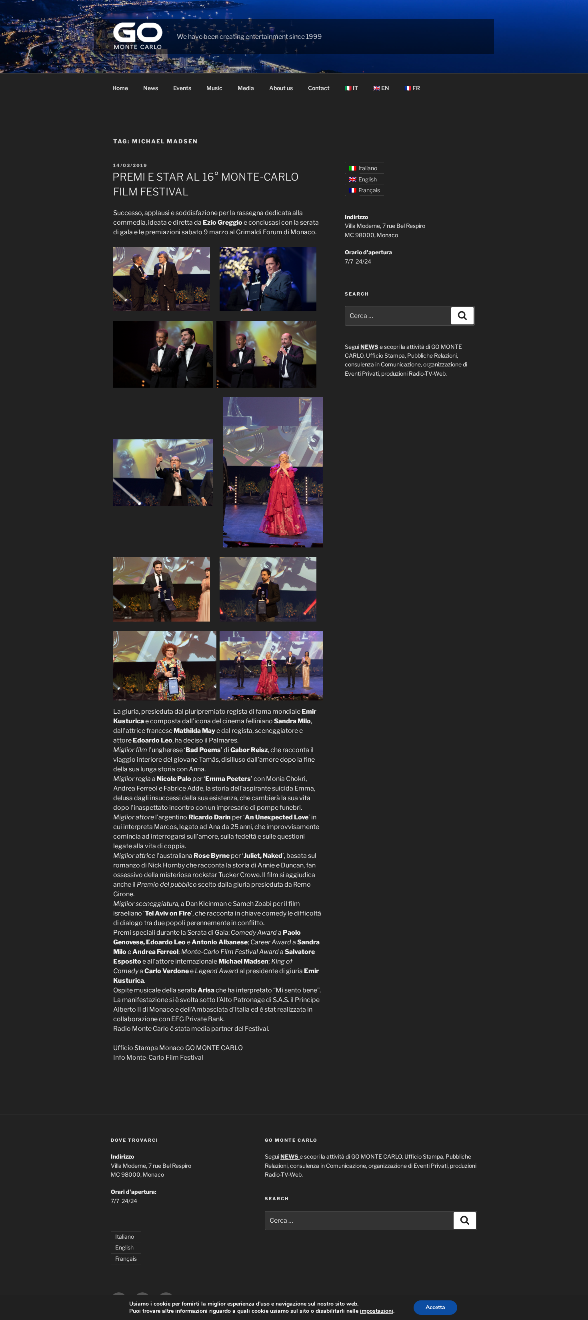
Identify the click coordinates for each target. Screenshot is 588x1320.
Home (120, 88)
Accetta (435, 1307)
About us (281, 88)
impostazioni (376, 1311)
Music (214, 88)
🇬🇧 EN (381, 88)
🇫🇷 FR (412, 88)
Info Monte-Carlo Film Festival (158, 1057)
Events (182, 88)
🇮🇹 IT (351, 88)
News (150, 88)
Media (246, 88)
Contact (319, 88)
